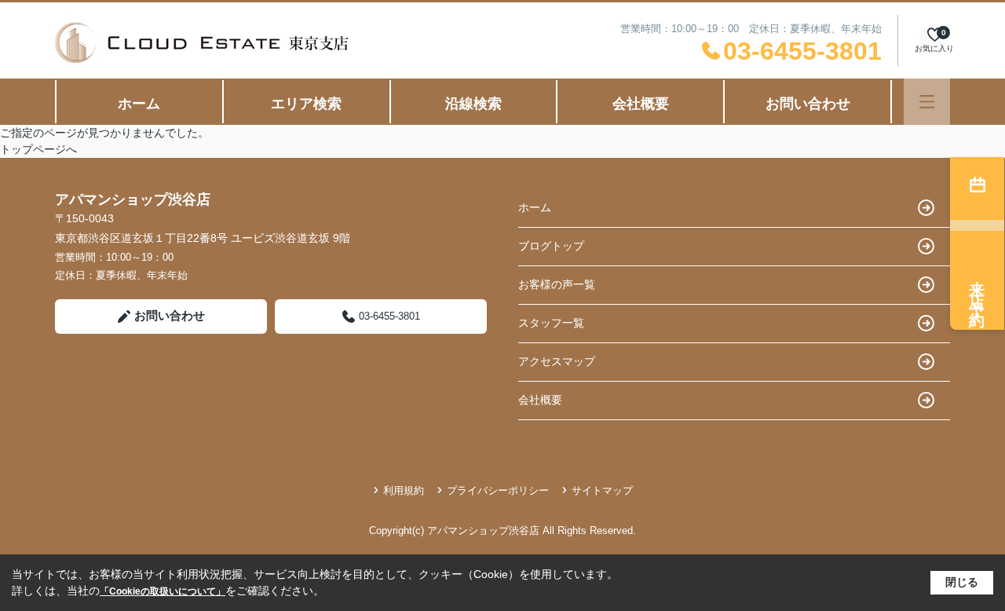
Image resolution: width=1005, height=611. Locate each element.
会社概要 (640, 104)
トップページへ (38, 149)
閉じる (961, 582)
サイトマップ (602, 490)
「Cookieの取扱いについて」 (162, 591)
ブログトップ (551, 246)
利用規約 (403, 490)
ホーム (139, 104)
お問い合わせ (808, 104)
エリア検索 (306, 104)
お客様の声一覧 (556, 284)
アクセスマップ (556, 361)
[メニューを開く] (927, 101)
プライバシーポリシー (498, 490)
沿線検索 (473, 104)
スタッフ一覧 (551, 322)
